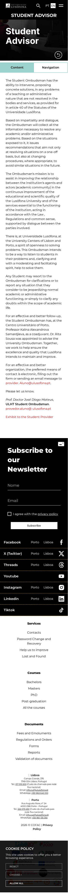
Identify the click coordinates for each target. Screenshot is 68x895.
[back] (58, 55)
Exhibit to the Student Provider (29, 417)
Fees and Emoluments (34, 733)
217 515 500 (20, 784)
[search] (38, 5)
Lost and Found (34, 656)
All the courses (34, 707)
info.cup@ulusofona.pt (37, 815)
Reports (34, 752)
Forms (34, 746)
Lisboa (48, 542)
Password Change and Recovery (34, 641)
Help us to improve (34, 650)
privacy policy (48, 514)
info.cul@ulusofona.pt (37, 790)
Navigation (50, 67)
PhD (34, 695)
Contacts (34, 632)
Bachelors (34, 682)
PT (47, 6)
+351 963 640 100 (39, 793)
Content (17, 67)
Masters (34, 688)
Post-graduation (34, 701)
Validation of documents (33, 759)
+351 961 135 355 (39, 817)
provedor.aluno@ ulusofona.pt (28, 408)
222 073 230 (23, 809)
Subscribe (34, 525)
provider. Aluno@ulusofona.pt (28, 383)
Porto (35, 542)
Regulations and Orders (34, 739)
